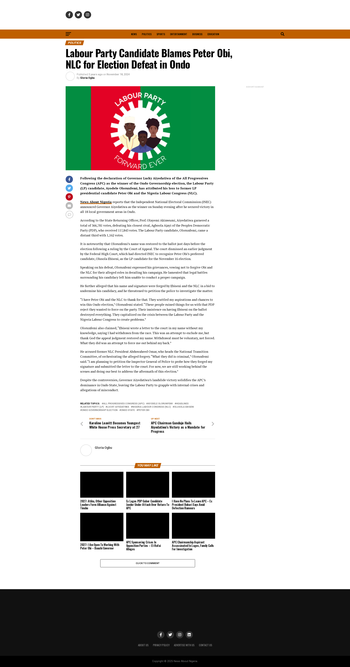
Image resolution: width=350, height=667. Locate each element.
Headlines (182, 403)
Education (213, 34)
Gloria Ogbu (87, 77)
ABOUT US (143, 645)
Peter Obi (143, 410)
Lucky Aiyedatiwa (118, 407)
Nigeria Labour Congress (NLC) (151, 407)
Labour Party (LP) (93, 407)
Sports (161, 34)
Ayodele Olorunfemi (160, 403)
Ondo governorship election (100, 410)
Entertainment (178, 34)
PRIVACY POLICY (161, 645)
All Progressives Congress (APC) (123, 403)
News (134, 34)
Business (197, 34)
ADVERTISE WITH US (184, 645)
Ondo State (128, 410)
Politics (146, 34)
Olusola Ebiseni (184, 407)
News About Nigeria (96, 202)
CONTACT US (205, 645)
